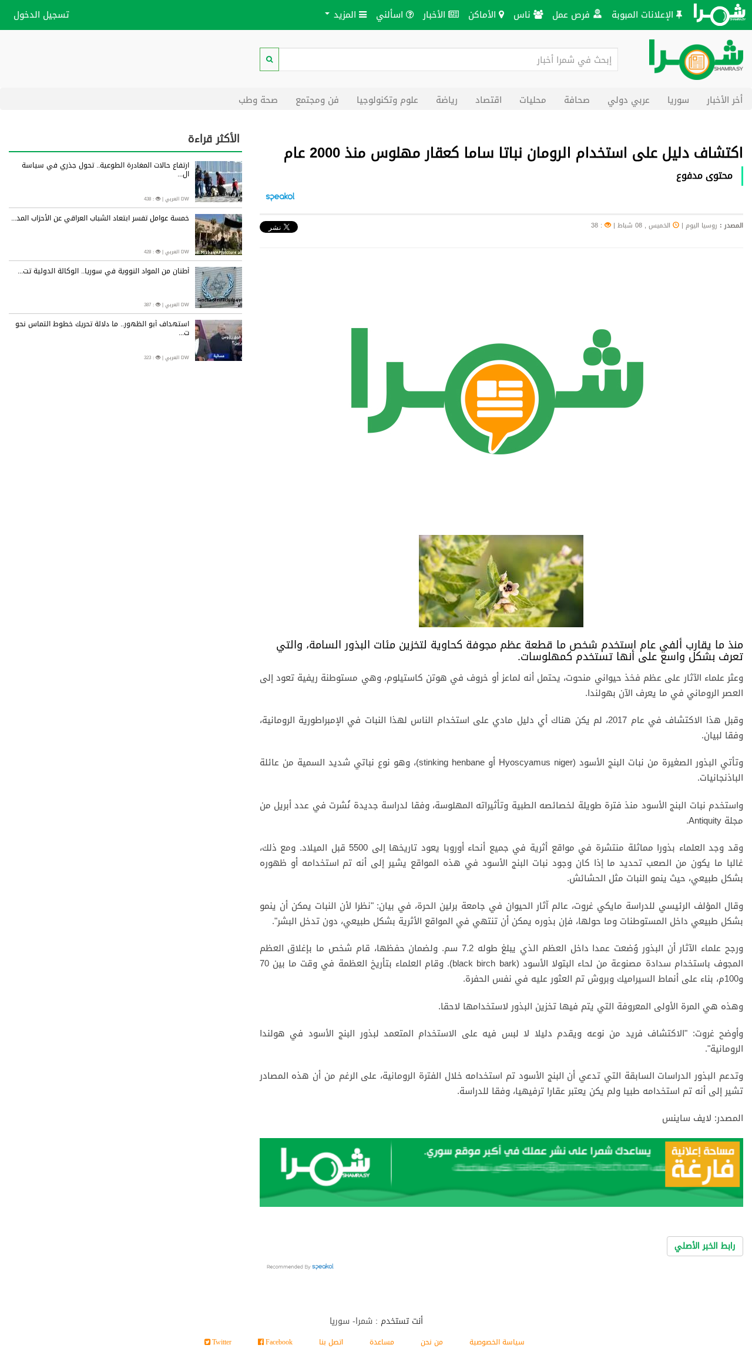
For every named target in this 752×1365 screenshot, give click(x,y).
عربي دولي (628, 99)
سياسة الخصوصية (497, 1342)
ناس (523, 14)
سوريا (678, 99)
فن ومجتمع (317, 99)
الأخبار (435, 14)
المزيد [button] (345, 14)
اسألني (391, 14)
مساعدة (382, 1342)
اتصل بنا (331, 1342)
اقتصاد (488, 99)
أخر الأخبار (725, 99)
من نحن (432, 1342)
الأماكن (483, 14)
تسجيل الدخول (41, 14)
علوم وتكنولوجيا (387, 99)
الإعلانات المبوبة (644, 14)
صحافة (577, 99)
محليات (532, 99)
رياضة (447, 99)
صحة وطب (258, 99)
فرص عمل (572, 14)
